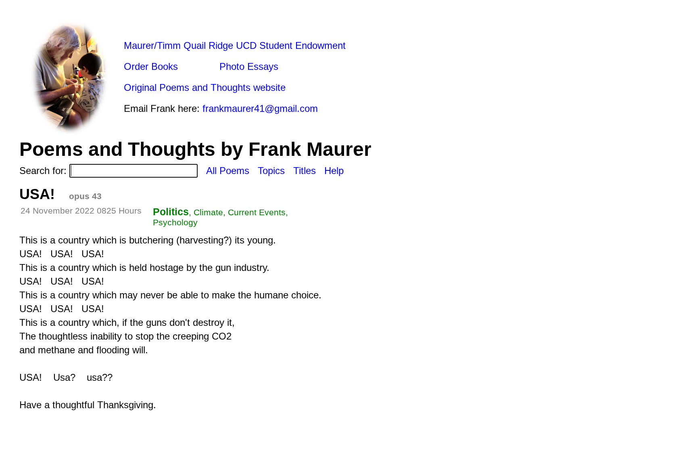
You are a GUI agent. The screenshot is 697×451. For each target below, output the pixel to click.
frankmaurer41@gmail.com (260, 108)
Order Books (151, 66)
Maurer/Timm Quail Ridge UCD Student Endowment (235, 45)
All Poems (227, 170)
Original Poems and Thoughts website (205, 87)
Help (334, 170)
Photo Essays (248, 66)
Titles (304, 170)
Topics (271, 170)
